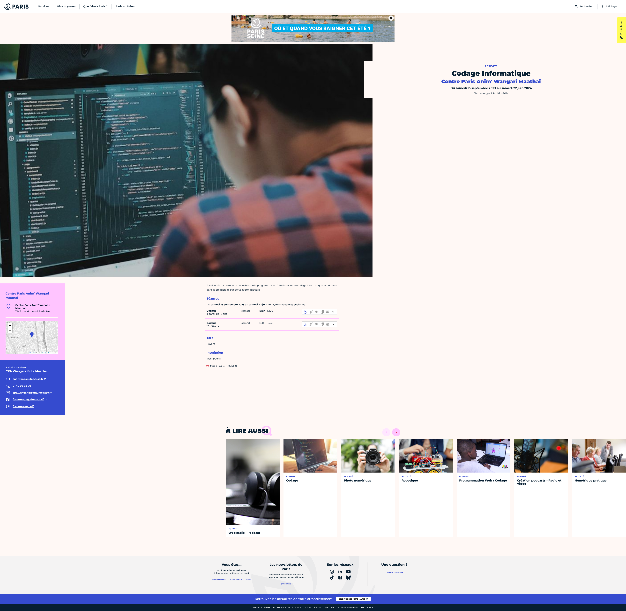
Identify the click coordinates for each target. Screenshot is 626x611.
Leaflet (33, 353)
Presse (317, 607)
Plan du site (367, 607)
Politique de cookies (348, 607)
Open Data (329, 607)
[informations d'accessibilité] (319, 312)
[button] (32, 334)
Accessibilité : (292, 607)
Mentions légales (261, 607)
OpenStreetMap (46, 353)
